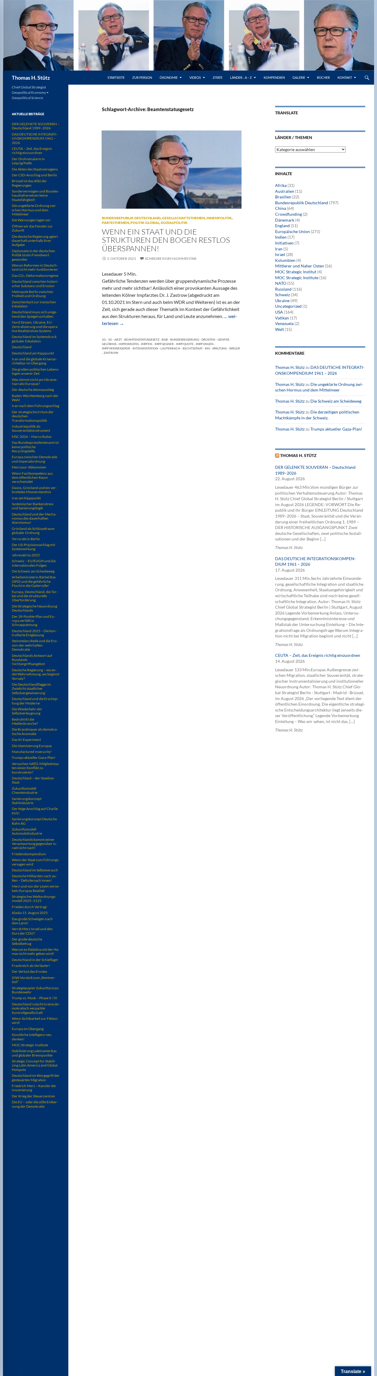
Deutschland (22, 347)
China (280, 208)
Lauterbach (170, 348)
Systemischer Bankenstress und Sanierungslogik (32, 506)
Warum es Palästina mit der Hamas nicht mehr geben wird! (35, 951)
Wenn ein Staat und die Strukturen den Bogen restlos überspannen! (166, 240)
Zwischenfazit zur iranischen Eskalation (34, 304)
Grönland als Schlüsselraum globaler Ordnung (33, 530)
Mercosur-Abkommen (29, 467)
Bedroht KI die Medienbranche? (25, 721)
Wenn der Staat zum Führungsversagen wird (35, 862)
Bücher (323, 77)
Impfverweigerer (116, 348)
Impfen (146, 344)
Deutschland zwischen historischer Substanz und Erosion (35, 283)
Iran (278, 248)
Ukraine (282, 300)
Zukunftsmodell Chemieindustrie (24, 790)
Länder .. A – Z (241, 77)
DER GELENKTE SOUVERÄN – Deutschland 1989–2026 (35, 126)
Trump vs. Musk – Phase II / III (34, 998)
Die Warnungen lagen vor (31, 220)
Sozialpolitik (174, 222)
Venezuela (284, 323)
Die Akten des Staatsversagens (35, 169)
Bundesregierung (184, 339)
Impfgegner (164, 344)
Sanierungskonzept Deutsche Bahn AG (34, 821)
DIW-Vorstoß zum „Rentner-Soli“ (33, 979)
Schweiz (282, 294)
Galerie (298, 77)
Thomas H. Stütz (31, 77)
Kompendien (274, 77)
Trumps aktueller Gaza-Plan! (336, 428)
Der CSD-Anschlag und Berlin (34, 175)
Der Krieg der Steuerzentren (33, 1096)
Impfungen (205, 344)
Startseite (116, 77)
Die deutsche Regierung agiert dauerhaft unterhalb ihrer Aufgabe (35, 240)
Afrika (281, 185)
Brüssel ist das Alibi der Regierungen (29, 183)
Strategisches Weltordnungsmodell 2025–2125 (34, 898)
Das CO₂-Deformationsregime (35, 275)
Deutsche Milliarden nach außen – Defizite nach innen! (34, 878)
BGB (165, 339)
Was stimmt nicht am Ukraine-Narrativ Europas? (34, 381)
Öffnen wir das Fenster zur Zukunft (32, 228)
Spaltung (219, 348)
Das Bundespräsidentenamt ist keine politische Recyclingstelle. (35, 446)
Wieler (234, 348)
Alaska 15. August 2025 (30, 912)
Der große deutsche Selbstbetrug (27, 941)
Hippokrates (129, 344)
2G (104, 339)
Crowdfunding (288, 214)
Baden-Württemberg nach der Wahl (35, 398)
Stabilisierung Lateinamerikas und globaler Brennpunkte (34, 1053)
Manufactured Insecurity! (32, 751)
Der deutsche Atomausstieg (33, 389)
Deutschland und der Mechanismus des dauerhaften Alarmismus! (34, 518)
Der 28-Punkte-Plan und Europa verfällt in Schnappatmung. (33, 620)
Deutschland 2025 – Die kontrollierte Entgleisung (34, 633)
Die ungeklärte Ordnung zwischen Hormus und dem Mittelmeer (34, 209)
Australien (284, 191)
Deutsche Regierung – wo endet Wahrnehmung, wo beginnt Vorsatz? (35, 674)
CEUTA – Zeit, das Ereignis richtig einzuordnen (317, 655)
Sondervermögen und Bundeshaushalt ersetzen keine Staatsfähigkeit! (35, 195)
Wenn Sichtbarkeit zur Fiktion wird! (35, 1020)
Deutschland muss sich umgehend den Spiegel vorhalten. (34, 314)
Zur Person (142, 77)
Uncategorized (288, 306)
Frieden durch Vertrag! (29, 907)
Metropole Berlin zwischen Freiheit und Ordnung (32, 293)
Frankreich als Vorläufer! (31, 965)
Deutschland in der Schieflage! (35, 959)
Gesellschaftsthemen (183, 218)
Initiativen (284, 242)
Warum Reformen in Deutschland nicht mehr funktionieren (35, 267)
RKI (207, 348)
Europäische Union (292, 231)
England (282, 225)
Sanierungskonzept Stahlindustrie (27, 800)
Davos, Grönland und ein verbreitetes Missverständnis (34, 490)
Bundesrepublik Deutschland (131, 218)
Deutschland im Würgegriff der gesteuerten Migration (35, 1077)
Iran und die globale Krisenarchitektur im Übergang (34, 361)
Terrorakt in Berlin (26, 539)
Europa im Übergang (28, 1029)
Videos (195, 77)
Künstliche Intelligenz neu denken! (32, 1036)
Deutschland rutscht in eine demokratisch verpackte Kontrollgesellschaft (35, 1008)
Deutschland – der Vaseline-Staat (33, 780)
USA (279, 311)
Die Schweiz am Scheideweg (335, 401)
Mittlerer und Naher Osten (299, 265)
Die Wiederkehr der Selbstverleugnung (27, 711)
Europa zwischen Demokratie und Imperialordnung (34, 459)
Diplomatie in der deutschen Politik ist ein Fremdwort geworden (33, 255)
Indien (281, 237)
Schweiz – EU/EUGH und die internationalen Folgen (34, 563)
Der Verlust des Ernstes (29, 971)
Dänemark (284, 219)
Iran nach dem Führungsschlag (35, 406)
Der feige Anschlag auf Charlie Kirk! (35, 810)
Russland (283, 289)
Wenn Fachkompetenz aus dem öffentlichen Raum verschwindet (32, 477)
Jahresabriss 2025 (26, 555)
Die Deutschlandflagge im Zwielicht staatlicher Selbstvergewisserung (31, 688)
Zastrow (111, 352)
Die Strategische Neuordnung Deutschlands (34, 608)
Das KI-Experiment (26, 739)
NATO (280, 283)
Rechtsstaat (193, 348)
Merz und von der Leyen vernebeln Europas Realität (35, 888)
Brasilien (283, 196)
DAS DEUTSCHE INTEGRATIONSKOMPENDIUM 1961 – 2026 (34, 138)
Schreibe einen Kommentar (170, 258)
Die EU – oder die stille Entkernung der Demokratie (35, 1104)
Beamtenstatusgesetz (141, 339)
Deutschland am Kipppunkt (33, 353)
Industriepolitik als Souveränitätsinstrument (31, 428)
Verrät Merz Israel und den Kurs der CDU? (32, 931)
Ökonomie (169, 77)
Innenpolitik (219, 218)
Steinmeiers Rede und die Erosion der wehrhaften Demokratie (35, 645)
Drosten (208, 339)
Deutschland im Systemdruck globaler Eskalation (34, 338)
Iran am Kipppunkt (26, 498)
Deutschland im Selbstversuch (35, 870)
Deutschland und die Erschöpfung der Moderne (35, 701)
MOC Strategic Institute (296, 277)
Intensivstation (145, 348)
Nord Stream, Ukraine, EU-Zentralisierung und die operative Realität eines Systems (35, 326)
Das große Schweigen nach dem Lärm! (32, 921)
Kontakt (345, 77)
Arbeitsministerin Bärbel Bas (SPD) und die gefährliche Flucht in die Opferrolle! (34, 581)
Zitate (217, 77)
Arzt (118, 339)
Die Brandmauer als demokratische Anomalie (35, 731)
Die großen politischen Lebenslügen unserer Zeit (35, 371)
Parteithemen (115, 222)
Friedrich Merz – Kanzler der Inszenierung (34, 1088)
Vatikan (282, 317)
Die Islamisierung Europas (32, 746)
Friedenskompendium (29, 854)
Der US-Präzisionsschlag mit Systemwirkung (33, 547)
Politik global (144, 222)
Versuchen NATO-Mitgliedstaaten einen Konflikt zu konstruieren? (35, 767)
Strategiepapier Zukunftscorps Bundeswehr (35, 990)
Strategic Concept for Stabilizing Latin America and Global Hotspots (34, 1065)
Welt (279, 329)
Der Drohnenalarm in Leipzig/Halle (28, 161)
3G (110, 339)
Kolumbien (285, 260)
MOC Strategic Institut (295, 271)
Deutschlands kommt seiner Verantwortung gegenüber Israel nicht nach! (34, 843)
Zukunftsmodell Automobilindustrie (27, 831)
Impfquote (185, 344)
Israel (280, 254)
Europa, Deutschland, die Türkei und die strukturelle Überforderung (35, 596)
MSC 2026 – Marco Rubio (32, 436)
